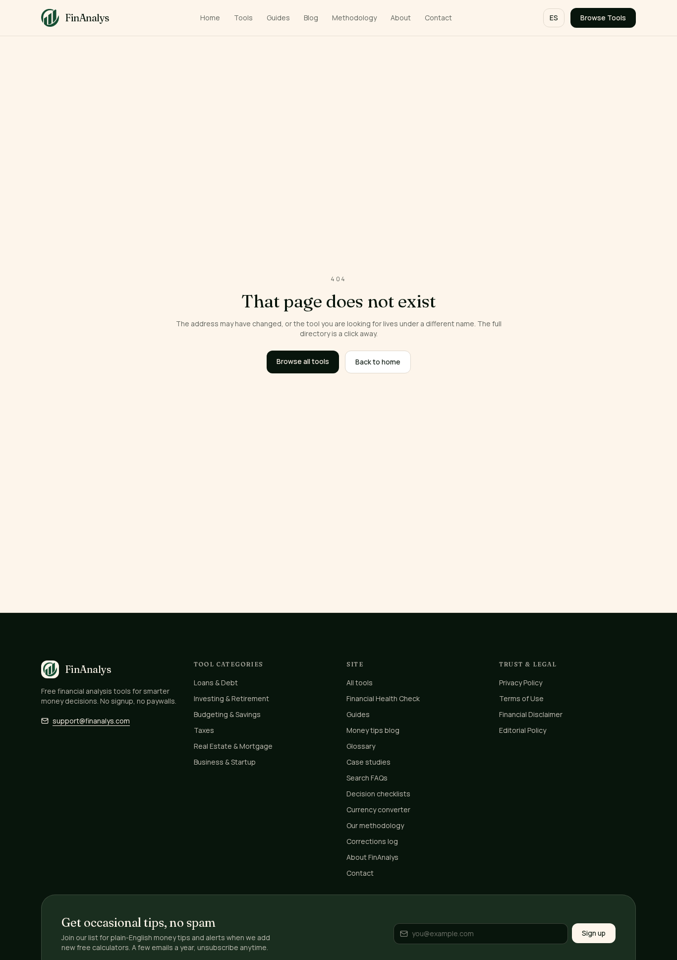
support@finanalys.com (91, 720)
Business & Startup (225, 762)
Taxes (204, 730)
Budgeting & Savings (227, 714)
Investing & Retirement (231, 698)
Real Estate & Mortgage (233, 746)
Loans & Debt (216, 682)
